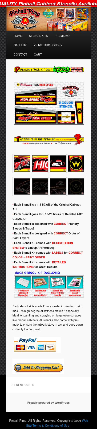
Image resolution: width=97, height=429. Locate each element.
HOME (18, 36)
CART (38, 54)
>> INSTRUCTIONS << (48, 45)
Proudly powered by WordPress (48, 402)
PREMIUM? (62, 36)
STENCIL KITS (38, 36)
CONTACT (20, 54)
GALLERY (20, 45)
